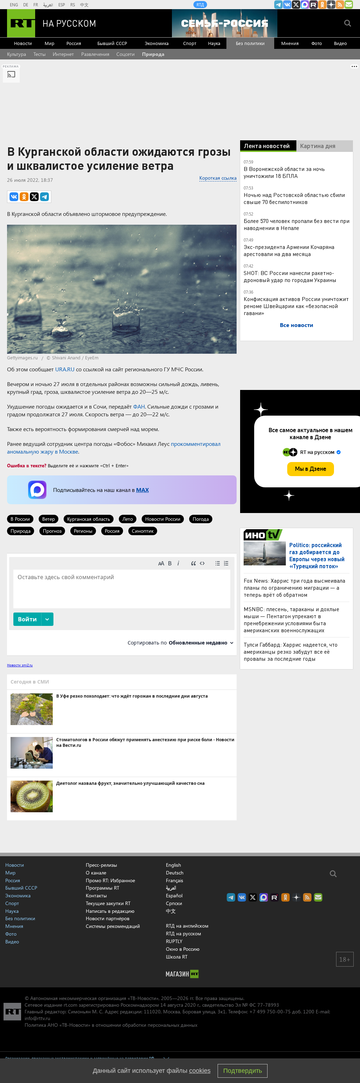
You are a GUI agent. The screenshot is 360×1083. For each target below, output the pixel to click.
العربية (48, 4)
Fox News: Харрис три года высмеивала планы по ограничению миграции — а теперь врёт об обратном (294, 587)
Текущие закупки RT (108, 903)
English (173, 865)
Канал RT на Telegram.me (278, 4)
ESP (61, 4)
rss (340, 4)
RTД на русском (183, 933)
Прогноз (52, 530)
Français (174, 880)
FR (35, 4)
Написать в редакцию (110, 911)
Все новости (296, 324)
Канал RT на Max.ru (305, 4)
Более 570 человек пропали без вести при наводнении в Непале (296, 224)
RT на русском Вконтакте (287, 4)
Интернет (63, 54)
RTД (200, 4)
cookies (200, 1070)
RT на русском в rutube (313, 4)
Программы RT (102, 887)
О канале (96, 872)
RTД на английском (187, 925)
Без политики (250, 43)
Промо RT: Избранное (110, 880)
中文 (84, 4)
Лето (127, 518)
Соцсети (125, 54)
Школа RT (176, 956)
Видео (340, 43)
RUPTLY (174, 941)
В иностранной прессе (264, 534)
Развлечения (95, 54)
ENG (14, 4)
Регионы (83, 530)
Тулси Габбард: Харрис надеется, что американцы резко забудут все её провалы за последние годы (291, 651)
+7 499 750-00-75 (270, 1011)
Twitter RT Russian (296, 4)
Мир (49, 43)
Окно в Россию (182, 949)
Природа (153, 54)
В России (20, 518)
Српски (174, 903)
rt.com (70, 1004)
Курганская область (88, 518)
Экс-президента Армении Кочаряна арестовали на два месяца (289, 250)
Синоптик (143, 530)
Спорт (189, 43)
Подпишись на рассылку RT (349, 4)
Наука (214, 43)
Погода (201, 518)
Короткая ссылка (218, 177)
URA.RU (65, 369)
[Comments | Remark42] (122, 603)
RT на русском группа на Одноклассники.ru (322, 4)
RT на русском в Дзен (331, 4)
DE (25, 4)
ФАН (139, 406)
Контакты (96, 895)
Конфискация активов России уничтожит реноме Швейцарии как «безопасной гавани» (296, 305)
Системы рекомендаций (113, 926)
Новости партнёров (107, 918)
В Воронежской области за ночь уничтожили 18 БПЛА (284, 172)
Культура (16, 54)
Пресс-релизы (101, 864)
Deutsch (175, 872)
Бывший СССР (112, 43)
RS (72, 4)
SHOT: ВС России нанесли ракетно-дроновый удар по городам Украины (290, 276)
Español (174, 895)
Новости (23, 43)
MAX (142, 489)
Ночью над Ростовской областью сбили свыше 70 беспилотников (294, 198)
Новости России (162, 518)
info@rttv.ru (37, 1018)
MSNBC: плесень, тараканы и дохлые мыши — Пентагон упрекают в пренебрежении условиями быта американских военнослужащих (291, 619)
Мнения (290, 43)
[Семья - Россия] (224, 23)
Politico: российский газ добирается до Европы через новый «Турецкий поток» (317, 555)
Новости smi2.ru (20, 664)
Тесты (39, 54)
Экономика (157, 43)
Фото (316, 43)
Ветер (48, 518)
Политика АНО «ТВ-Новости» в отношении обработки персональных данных (111, 1024)
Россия (73, 43)
